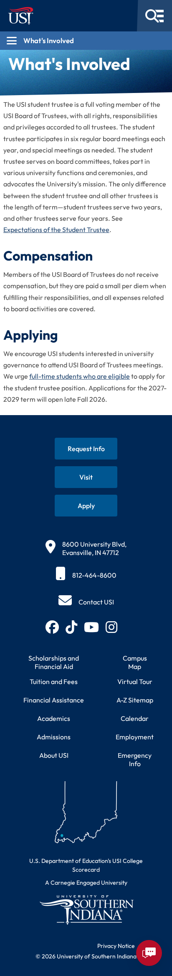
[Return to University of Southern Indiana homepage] (86, 909)
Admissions (54, 737)
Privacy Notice (116, 946)
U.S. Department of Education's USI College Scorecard (86, 865)
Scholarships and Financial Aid (53, 662)
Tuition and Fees (54, 681)
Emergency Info (135, 759)
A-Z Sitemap (134, 700)
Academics (53, 718)
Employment (135, 737)
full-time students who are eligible (79, 376)
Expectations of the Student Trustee (56, 229)
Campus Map (135, 662)
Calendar (135, 718)
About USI (53, 755)
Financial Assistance (53, 700)
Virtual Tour (134, 681)
